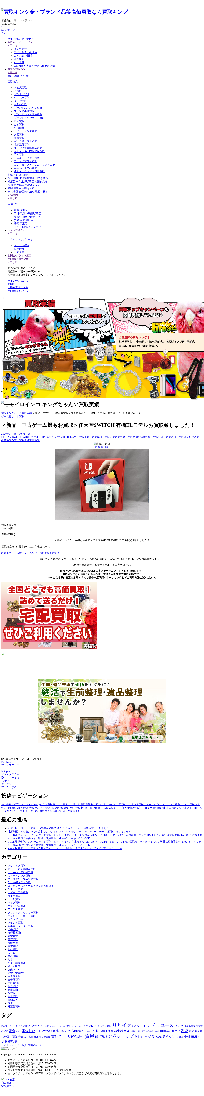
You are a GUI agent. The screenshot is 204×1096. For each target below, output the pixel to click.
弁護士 (89, 1031)
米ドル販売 (14, 966)
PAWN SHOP (39, 1026)
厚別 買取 (103, 437)
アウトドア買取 (17, 865)
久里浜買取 (189, 1026)
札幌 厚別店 (14, 174)
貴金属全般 (14, 976)
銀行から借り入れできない (155, 1036)
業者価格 (13, 956)
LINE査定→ (10, 1079)
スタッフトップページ (20, 239)
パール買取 (14, 899)
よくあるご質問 (23, 55)
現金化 (187, 437)
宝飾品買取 (20, 104)
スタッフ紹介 (21, 245)
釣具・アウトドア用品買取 (29, 171)
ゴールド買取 (65, 1026)
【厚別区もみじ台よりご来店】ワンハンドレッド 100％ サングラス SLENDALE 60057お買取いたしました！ (69, 831)
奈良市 (18, 1031)
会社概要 (19, 59)
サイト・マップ (10, 1045)
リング (178, 1025)
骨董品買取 (14, 1006)
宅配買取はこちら (18, 290)
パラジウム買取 (17, 905)
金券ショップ (121, 1036)
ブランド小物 (15, 919)
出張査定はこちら (18, 287)
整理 (135, 437)
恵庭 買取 (126, 437)
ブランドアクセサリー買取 (29, 117)
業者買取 (129, 1031)
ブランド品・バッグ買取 (28, 107)
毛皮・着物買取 (17, 963)
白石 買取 (17, 440)
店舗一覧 (13, 204)
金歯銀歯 (13, 989)
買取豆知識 (14, 983)
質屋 (89, 1036)
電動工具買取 (21, 144)
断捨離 (142, 437)
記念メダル (14, 969)
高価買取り (192, 1037)
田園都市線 (167, 1031)
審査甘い (28, 1031)
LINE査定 (6, 437)
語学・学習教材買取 (25, 161)
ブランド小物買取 (24, 111)
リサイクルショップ (133, 1025)
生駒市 (157, 1031)
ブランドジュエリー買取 (28, 114)
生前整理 (6, 440)
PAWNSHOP (24, 1026)
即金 (12, 1031)
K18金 (13, 1025)
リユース (165, 1025)
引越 (96, 1031)
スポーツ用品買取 (18, 892)
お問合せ (19, 252)
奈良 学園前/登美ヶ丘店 (21, 191)
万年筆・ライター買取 (27, 158)
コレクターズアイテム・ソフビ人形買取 (31, 885)
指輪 (102, 1031)
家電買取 (19, 138)
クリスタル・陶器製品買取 (29, 151)
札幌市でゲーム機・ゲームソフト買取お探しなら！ (30, 553)
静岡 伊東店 (14, 188)
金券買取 (19, 124)
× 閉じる (12, 45)
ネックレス (89, 1025)
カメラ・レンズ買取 (25, 131)
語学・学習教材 (17, 973)
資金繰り (77, 1036)
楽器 (10, 959)
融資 (184, 1031)
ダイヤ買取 (20, 101)
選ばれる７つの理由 (25, 52)
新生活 (118, 1031)
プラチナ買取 (21, 94)
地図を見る (28, 174)
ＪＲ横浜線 (9, 1041)
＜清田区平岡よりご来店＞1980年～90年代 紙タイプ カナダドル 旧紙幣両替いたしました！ (60, 828)
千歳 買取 (90, 437)
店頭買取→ (7, 1082)
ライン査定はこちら (19, 280)
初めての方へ (21, 49)
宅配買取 (115, 437)
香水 (10, 1003)
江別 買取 (164, 437)
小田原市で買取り (45, 1031)
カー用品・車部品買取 (20, 872)
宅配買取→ (7, 1086)
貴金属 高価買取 (28, 1036)
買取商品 (13, 81)
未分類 (11, 952)
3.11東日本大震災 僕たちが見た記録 (34, 65)
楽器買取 (19, 134)
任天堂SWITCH (60, 437)
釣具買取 (13, 996)
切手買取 (13, 929)
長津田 (179, 1037)
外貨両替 (19, 127)
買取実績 (27, 413)
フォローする (9, 787)
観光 (191, 1031)
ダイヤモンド (76, 1026)
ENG (4, 26)
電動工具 (13, 999)
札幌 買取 (152, 437)
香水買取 (19, 154)
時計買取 (19, 121)
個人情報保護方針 (32, 1045)
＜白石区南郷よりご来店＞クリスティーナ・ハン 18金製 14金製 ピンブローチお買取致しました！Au (65, 848)
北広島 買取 (76, 437)
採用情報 (19, 248)
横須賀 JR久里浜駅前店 (21, 181)
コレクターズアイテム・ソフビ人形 (34, 164)
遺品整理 (34, 440)
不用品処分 (45, 437)
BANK (5, 1026)
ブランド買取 (15, 922)
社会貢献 (19, 62)
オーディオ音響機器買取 (28, 148)
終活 (26, 440)
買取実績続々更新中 (19, 75)
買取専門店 (60, 1036)
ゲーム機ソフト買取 (25, 141)
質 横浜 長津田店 (17, 185)
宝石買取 (13, 939)
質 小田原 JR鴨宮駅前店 (21, 178)
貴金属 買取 (9, 1036)
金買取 (18, 91)
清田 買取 (177, 437)
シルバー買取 (21, 97)
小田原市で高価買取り (71, 1031)
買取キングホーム (11, 413)
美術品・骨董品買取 (25, 168)
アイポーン (54, 1026)
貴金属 (198, 1031)
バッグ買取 (14, 902)
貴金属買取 (20, 87)
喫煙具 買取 (14, 932)
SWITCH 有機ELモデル (25, 437)
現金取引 (196, 437)
